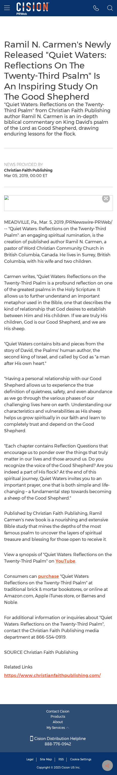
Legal (29, 759)
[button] (58, 198)
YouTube (65, 561)
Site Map (46, 759)
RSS (61, 759)
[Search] (110, 8)
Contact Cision (57, 711)
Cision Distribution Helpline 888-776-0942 (59, 741)
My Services (56, 728)
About (58, 722)
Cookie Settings (80, 759)
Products (58, 716)
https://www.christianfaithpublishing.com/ (52, 675)
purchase (48, 576)
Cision (65, 767)
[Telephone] (96, 8)
